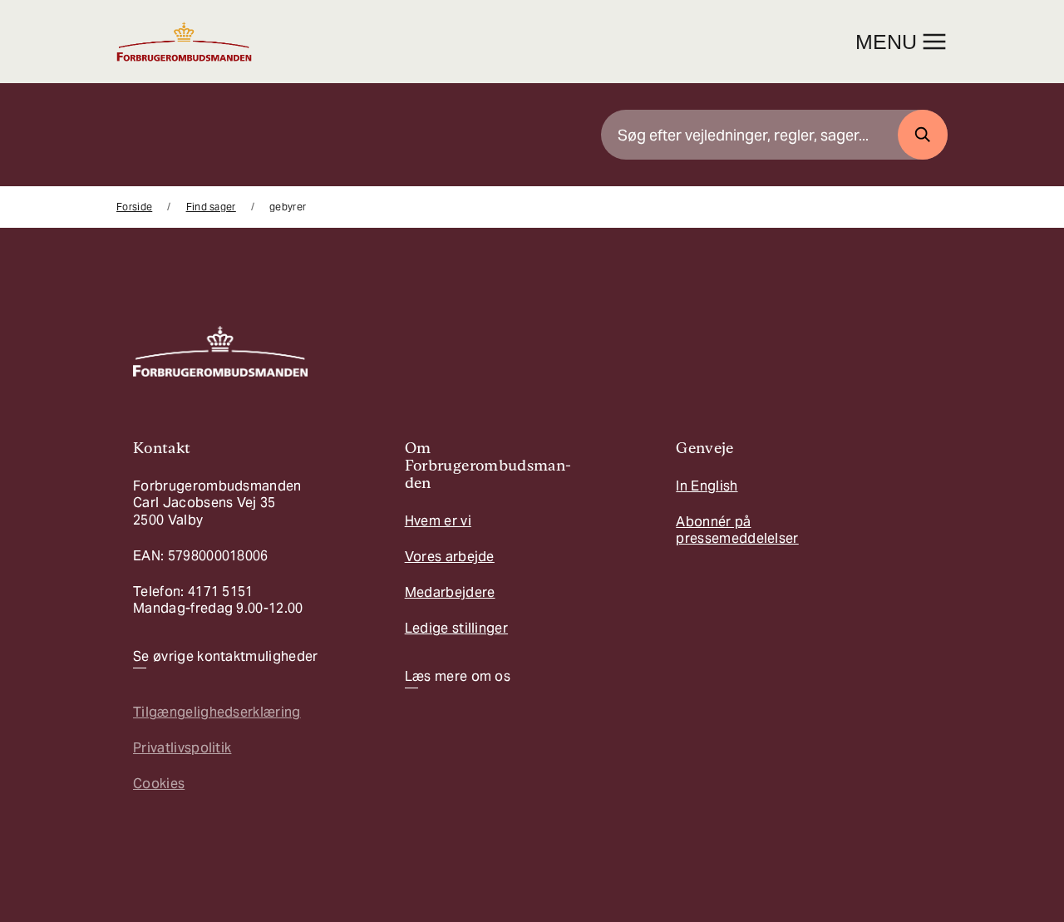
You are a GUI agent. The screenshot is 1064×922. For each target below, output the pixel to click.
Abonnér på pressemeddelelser (737, 530)
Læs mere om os (457, 676)
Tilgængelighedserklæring (217, 712)
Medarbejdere (450, 592)
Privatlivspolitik (182, 748)
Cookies (159, 783)
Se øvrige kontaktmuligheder (225, 656)
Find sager (211, 206)
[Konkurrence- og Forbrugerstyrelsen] (184, 42)
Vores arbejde (450, 556)
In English (706, 486)
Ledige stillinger (456, 628)
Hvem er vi (438, 521)
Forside (134, 206)
